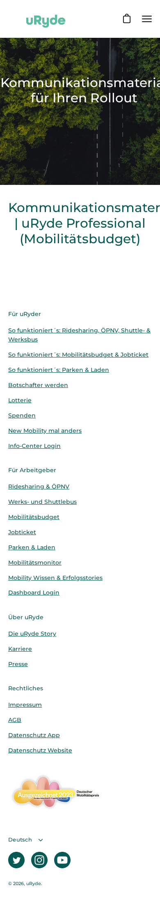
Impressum (25, 704)
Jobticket (22, 532)
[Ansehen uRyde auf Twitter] (16, 860)
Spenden (22, 415)
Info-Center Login (34, 446)
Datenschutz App (34, 735)
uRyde (33, 883)
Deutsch (20, 840)
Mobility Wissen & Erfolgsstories (55, 577)
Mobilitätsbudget (33, 517)
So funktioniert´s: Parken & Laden (58, 370)
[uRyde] (45, 19)
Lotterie (20, 400)
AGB (14, 720)
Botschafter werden (38, 385)
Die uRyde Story (32, 633)
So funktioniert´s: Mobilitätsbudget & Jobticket (78, 354)
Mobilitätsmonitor (35, 562)
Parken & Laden (31, 547)
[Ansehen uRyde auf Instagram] (39, 860)
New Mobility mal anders (45, 430)
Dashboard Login (33, 592)
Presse (18, 664)
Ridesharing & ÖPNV (38, 486)
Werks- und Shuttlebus (42, 501)
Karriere (20, 649)
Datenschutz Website (40, 750)
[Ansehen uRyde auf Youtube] (62, 860)
